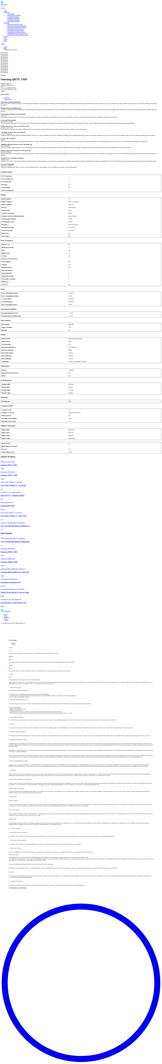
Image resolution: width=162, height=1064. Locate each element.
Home (5, 10)
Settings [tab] (14, 643)
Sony (2, 488)
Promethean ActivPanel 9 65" (11, 582)
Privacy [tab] (13, 644)
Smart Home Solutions (13, 21)
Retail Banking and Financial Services (17, 33)
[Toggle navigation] (5, 8)
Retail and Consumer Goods (15, 24)
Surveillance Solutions (13, 18)
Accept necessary (13, 888)
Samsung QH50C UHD (9, 552)
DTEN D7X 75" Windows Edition (12, 495)
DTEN (2, 499)
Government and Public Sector (15, 30)
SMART (2, 596)
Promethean (3, 585)
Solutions (6, 12)
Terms (5, 614)
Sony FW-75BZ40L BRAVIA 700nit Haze (15, 526)
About (5, 39)
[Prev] (1, 537)
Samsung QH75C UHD (9, 465)
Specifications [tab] (7, 99)
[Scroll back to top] (81, 1062)
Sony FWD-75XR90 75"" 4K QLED (13, 485)
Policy (5, 615)
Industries (6, 23)
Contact (3, 8)
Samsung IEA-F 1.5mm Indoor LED (13, 603)
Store (5, 38)
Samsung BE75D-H (7, 506)
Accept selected (22, 888)
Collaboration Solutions (13, 20)
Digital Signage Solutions (14, 15)
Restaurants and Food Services (15, 29)
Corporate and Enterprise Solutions (16, 27)
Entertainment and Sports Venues (16, 32)
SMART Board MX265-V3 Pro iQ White (15, 592)
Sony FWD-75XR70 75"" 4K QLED (13, 516)
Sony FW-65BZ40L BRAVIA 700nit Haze (15, 542)
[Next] (3, 537)
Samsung (3, 75)
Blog (5, 41)
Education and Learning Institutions (16, 26)
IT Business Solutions (13, 17)
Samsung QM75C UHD (9, 475)
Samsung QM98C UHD (9, 562)
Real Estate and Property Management (17, 35)
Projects (6, 36)
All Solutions (10, 13)
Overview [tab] (6, 97)
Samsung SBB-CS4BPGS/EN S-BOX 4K (15, 572)
